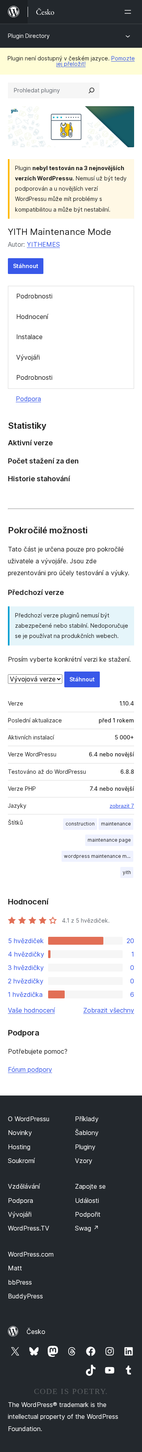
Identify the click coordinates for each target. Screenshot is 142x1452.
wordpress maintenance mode (98, 856)
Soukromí (21, 1161)
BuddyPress (25, 1296)
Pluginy (85, 1147)
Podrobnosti (34, 296)
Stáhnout (25, 266)
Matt (15, 1268)
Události (87, 1200)
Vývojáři (28, 357)
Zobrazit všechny (108, 1010)
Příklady (87, 1119)
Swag (87, 1228)
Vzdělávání (24, 1186)
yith (127, 872)
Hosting (19, 1147)
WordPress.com (31, 1254)
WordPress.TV (28, 1228)
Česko (35, 1332)
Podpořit (88, 1214)
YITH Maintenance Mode (59, 232)
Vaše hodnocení (31, 1010)
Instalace (29, 337)
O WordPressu (28, 1119)
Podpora (28, 399)
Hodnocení (32, 317)
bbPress (20, 1282)
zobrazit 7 (122, 806)
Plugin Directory (29, 35)
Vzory (83, 1161)
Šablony (87, 1133)
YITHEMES (43, 244)
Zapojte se (90, 1186)
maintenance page (109, 840)
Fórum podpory (30, 1069)
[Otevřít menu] (129, 12)
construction (80, 824)
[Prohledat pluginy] (91, 90)
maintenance (116, 824)
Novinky (20, 1133)
